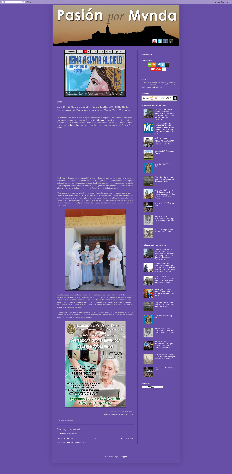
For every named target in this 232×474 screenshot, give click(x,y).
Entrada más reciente (65, 439)
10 (110, 52)
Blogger (123, 457)
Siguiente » (119, 52)
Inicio (97, 439)
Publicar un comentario (68, 434)
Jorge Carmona (76, 125)
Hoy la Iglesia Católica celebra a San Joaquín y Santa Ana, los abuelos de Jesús (164, 292)
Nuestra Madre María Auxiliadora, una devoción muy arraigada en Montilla (164, 218)
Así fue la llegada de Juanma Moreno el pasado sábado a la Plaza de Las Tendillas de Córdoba (164, 141)
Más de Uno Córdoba (95, 120)
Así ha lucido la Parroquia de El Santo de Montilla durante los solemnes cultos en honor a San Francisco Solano (165, 194)
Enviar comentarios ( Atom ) (77, 442)
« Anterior (70, 52)
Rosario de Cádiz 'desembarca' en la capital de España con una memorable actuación (164, 344)
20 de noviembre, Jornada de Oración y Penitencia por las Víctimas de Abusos (165, 357)
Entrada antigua (127, 439)
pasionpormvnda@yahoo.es (152, 87)
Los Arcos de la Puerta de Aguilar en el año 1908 (164, 230)
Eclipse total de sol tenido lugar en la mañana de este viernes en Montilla (165, 179)
